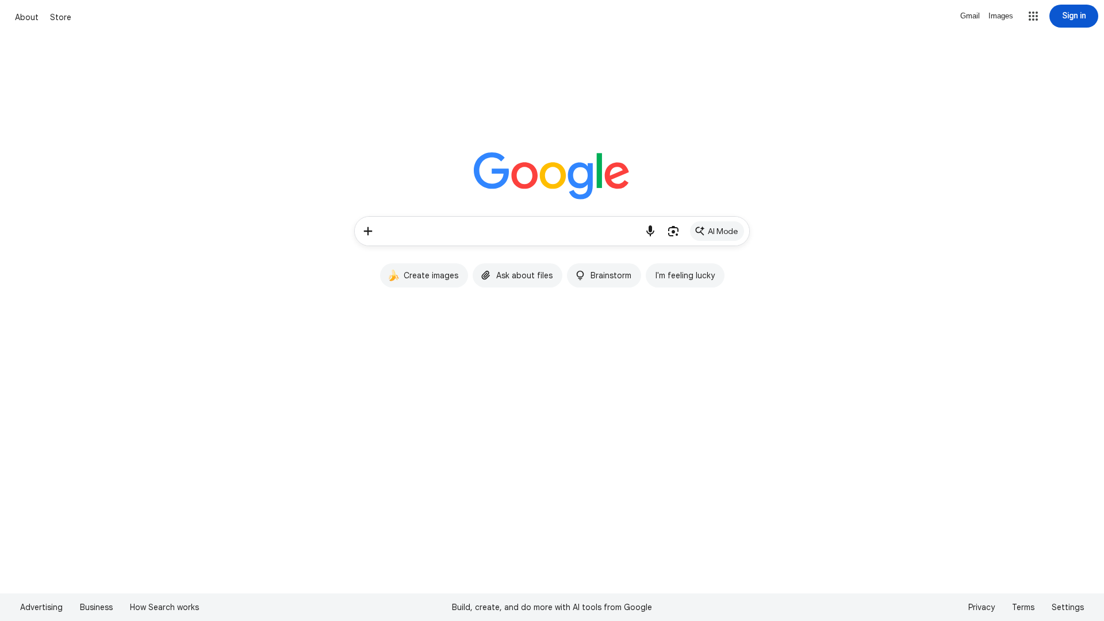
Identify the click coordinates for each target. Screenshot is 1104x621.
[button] (1033, 16)
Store (60, 17)
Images (1000, 16)
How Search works (164, 607)
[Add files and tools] (368, 231)
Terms (1023, 607)
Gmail (970, 16)
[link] (717, 231)
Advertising (41, 607)
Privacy (981, 607)
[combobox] (510, 231)
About (27, 17)
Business (96, 607)
